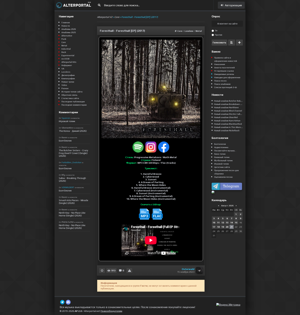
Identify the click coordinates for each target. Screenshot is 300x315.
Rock (63, 52)
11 (218, 222)
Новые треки (67, 82)
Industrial (66, 49)
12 (223, 222)
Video (64, 85)
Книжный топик (222, 157)
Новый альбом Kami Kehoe (227, 120)
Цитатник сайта (222, 167)
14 (231, 222)
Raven (65, 137)
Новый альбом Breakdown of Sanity (231, 104)
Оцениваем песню (223, 177)
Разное (65, 88)
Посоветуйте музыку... (225, 150)
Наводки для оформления (227, 77)
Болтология (220, 144)
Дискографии (68, 75)
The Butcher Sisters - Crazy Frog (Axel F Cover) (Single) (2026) (73, 153)
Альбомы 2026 (68, 29)
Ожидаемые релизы (224, 74)
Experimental (67, 55)
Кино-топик (220, 154)
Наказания (219, 64)
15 (236, 222)
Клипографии (68, 78)
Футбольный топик (223, 160)
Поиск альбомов (222, 84)
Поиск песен (220, 81)
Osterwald (188, 269)
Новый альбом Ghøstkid (226, 117)
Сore (179, 31)
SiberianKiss (68, 128)
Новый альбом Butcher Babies (229, 101)
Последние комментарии (74, 105)
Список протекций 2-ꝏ (225, 87)
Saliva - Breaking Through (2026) (72, 179)
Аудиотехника (221, 147)
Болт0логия (65, 140)
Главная (65, 22)
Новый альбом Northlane (226, 107)
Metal (198, 31)
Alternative (66, 35)
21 (231, 227)
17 (214, 227)
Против (218, 35)
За (215, 30)
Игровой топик (67, 121)
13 (227, 222)
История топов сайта (71, 91)
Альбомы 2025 (68, 32)
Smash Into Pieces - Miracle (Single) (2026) (73, 201)
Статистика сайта (70, 98)
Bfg (63, 175)
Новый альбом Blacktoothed (228, 124)
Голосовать (219, 42)
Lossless (189, 31)
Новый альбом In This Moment (229, 127)
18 (218, 227)
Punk (63, 39)
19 (223, 227)
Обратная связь (69, 95)
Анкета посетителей (224, 67)
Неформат (66, 65)
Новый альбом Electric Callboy (229, 114)
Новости (65, 26)
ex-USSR (65, 59)
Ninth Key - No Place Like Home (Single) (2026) (72, 214)
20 (227, 227)
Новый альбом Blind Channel (228, 111)
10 (214, 222)
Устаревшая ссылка (224, 71)
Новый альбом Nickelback (226, 130)
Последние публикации (73, 101)
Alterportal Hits (68, 62)
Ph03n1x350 (68, 222)
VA (62, 68)
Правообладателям (111, 311)
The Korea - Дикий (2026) (73, 131)
